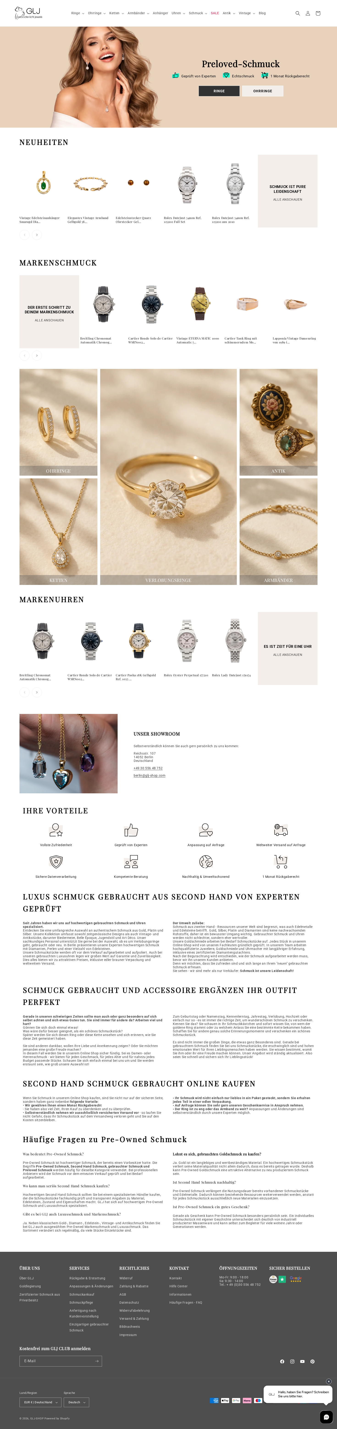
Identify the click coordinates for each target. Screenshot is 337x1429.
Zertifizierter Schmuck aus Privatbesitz (39, 1297)
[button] (77, 13)
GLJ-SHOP (37, 1418)
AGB (122, 1294)
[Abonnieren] (97, 1361)
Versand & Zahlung (134, 1318)
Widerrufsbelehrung (134, 1310)
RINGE (218, 91)
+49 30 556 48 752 (148, 768)
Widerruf (126, 1278)
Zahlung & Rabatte (133, 1286)
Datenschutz (129, 1302)
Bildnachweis (129, 1326)
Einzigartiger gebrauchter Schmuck (89, 1327)
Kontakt (175, 1278)
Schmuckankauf (81, 1294)
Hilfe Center (178, 1286)
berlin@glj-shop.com (149, 775)
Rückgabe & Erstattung (87, 1278)
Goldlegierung (30, 1286)
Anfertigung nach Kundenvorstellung (84, 1313)
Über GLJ (26, 1278)
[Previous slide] (24, 235)
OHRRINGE (262, 91)
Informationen (180, 1294)
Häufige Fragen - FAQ (185, 1302)
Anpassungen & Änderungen (91, 1286)
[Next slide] (37, 235)
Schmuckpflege (81, 1302)
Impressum (128, 1335)
